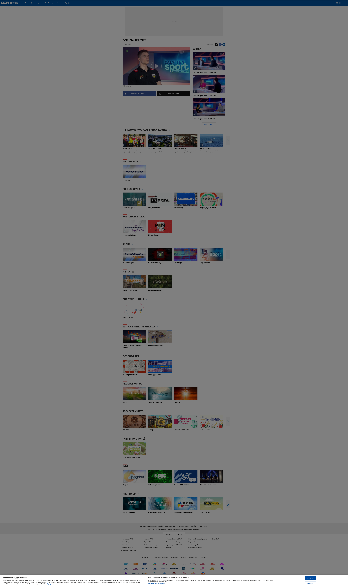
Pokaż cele (310, 583)
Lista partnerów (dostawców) (156, 583)
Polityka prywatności (51, 584)
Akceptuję (310, 578)
